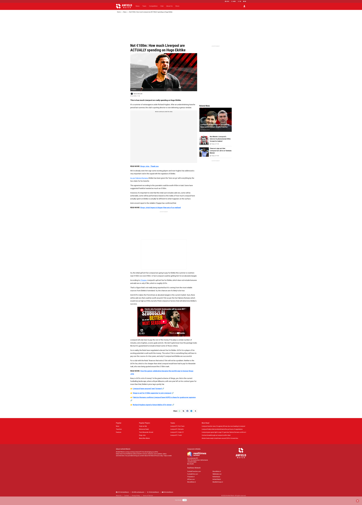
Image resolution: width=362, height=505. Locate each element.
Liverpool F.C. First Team (177, 426)
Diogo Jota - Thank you (149, 166)
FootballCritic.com (192, 474)
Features (118, 432)
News (125, 12)
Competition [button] (153, 6)
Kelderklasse (216, 476)
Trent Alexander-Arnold (146, 432)
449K (234, 1)
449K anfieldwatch (138, 492)
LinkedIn (191, 464)
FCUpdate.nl (190, 476)
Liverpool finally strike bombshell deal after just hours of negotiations (222, 429)
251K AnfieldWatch (123, 492)
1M (240, 1)
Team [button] (144, 6)
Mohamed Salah (144, 429)
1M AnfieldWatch (153, 492)
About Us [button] (169, 6)
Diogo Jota (142, 435)
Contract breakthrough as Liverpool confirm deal (216, 435)
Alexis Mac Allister (144, 438)
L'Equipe (143, 280)
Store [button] (177, 6)
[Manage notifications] (357, 500)
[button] (244, 6)
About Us (118, 495)
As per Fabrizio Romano (139, 178)
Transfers (119, 429)
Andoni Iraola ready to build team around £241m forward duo (220, 438)
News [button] (138, 6)
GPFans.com (191, 479)
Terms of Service (148, 495)
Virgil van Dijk (143, 426)
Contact (126, 495)
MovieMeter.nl (191, 482)
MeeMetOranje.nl (218, 482)
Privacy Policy (136, 495)
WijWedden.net (217, 474)
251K (227, 1)
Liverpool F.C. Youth (176, 435)
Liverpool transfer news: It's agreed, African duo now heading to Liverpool (223, 426)
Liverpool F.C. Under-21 (177, 432)
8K (245, 1)
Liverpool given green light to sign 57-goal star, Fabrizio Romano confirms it (224, 432)
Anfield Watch (217, 479)
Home (119, 12)
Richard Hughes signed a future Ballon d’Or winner (152, 405)
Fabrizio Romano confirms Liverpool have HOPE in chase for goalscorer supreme (164, 397)
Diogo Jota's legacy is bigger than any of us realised (160, 208)
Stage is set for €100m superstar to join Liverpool (152, 393)
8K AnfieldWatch (168, 492)
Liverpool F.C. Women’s (177, 429)
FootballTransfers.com (194, 471)
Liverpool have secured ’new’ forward (147, 389)
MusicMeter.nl (217, 471)
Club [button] (161, 6)
